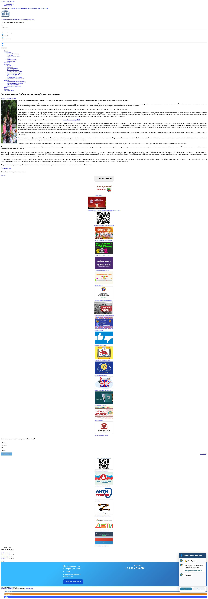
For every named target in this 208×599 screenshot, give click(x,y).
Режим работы (11, 61)
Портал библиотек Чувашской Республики (101, 435)
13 (7, 554)
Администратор (11, 98)
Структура (10, 55)
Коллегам (6, 80)
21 (9, 556)
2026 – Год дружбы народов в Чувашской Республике (103, 240)
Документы (7, 62)
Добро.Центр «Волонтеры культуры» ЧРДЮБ (102, 270)
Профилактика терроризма (14, 77)
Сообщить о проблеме (73, 582)
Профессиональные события (15, 83)
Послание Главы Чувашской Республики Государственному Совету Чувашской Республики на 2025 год (104, 210)
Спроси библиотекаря (13, 70)
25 (3, 558)
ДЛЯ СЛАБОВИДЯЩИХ (105, 178)
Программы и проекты (13, 56)
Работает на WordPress (7, 588)
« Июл (2, 561)
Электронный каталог (98, 195)
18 (3, 556)
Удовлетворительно (7, 447)
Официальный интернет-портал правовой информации (103, 300)
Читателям (7, 64)
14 (9, 554)
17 (1, 556)
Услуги (9, 65)
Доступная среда (11, 59)
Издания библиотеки (13, 84)
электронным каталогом (193, 571)
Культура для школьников (99, 330)
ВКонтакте (8, 591)
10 (1, 554)
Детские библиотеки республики (16, 81)
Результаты (203, 454)
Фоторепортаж (6, 168)
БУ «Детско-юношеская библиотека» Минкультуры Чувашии (18, 19)
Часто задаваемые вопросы (14, 73)
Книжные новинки (12, 68)
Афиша (6, 87)
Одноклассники (9, 594)
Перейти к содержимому (7, 1)
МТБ (8, 58)
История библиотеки (13, 53)
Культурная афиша (9, 90)
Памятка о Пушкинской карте (15, 78)
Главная (6, 51)
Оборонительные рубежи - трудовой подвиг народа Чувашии (104, 315)
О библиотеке (8, 52)
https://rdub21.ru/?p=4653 (71, 120)
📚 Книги (186, 589)
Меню (4, 48)
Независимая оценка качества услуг (100, 345)
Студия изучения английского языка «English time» (103, 390)
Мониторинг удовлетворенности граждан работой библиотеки (104, 225)
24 (1, 558)
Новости (3, 175)
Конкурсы (10, 67)
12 (5, 554)
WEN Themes (29, 588)
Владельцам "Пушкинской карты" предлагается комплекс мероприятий (28, 8)
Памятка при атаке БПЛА (14, 74)
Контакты (6, 89)
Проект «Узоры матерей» (99, 420)
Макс (6, 597)
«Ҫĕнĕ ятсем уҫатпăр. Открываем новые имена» (102, 360)
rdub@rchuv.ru (8, 5)
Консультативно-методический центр (101, 375)
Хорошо (4, 445)
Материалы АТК (11, 75)
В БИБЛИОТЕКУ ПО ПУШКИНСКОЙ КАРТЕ (102, 255)
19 (5, 556)
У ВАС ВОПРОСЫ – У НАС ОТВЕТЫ (101, 405)
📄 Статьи (199, 589)
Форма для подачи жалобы (14, 71)
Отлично (4, 443)
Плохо (4, 450)
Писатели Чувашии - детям (99, 285)
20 (7, 556)
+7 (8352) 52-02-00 (9, 4)
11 (3, 554)
